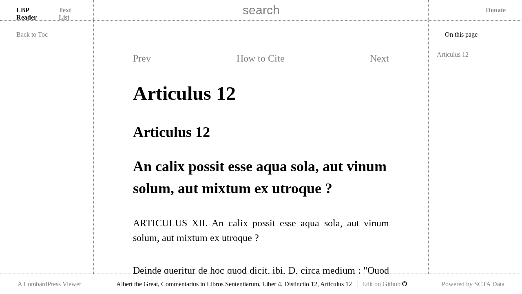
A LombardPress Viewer (49, 284)
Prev (142, 58)
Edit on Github (382, 284)
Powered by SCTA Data (473, 284)
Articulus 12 (453, 54)
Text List (65, 14)
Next (379, 58)
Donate (496, 10)
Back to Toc (32, 34)
